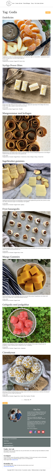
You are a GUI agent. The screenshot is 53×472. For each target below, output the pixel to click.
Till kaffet (21, 109)
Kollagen (32, 156)
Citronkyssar (8, 352)
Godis (20, 61)
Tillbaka (48, 12)
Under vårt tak (18, 3)
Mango (36, 156)
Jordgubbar (23, 348)
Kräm (23, 61)
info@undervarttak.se (9, 466)
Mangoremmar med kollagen (16, 113)
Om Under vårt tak (39, 3)
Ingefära (22, 204)
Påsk (25, 396)
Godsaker (11, 61)
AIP (18, 61)
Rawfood (28, 396)
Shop (32, 3)
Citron (18, 396)
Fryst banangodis (11, 209)
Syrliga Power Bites (12, 65)
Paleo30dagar (26, 3)
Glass (18, 252)
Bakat (10, 109)
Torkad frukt (40, 156)
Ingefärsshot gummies (13, 161)
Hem (13, 3)
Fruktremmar (23, 156)
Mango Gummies (11, 256)
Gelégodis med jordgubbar (15, 304)
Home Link (9, 3)
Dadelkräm (8, 17)
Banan (18, 156)
